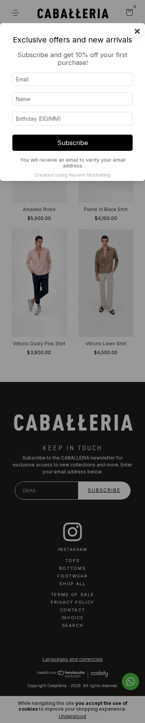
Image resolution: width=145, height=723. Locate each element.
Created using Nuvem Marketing (72, 175)
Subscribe (72, 143)
